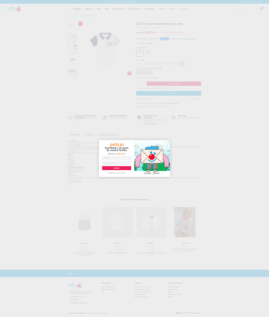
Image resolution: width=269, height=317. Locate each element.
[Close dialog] (168, 142)
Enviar (116, 168)
